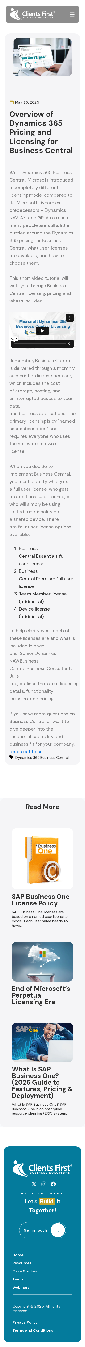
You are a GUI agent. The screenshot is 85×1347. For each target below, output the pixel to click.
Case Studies (25, 1271)
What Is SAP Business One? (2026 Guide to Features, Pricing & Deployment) (42, 1082)
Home (18, 1255)
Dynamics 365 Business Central (42, 757)
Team (18, 1279)
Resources (22, 1263)
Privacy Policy (25, 1322)
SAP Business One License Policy (41, 900)
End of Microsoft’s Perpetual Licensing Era (41, 995)
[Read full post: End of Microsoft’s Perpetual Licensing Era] (42, 980)
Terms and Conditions (33, 1330)
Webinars (21, 1287)
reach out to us (25, 751)
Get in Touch (35, 1230)
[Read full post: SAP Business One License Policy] (42, 888)
